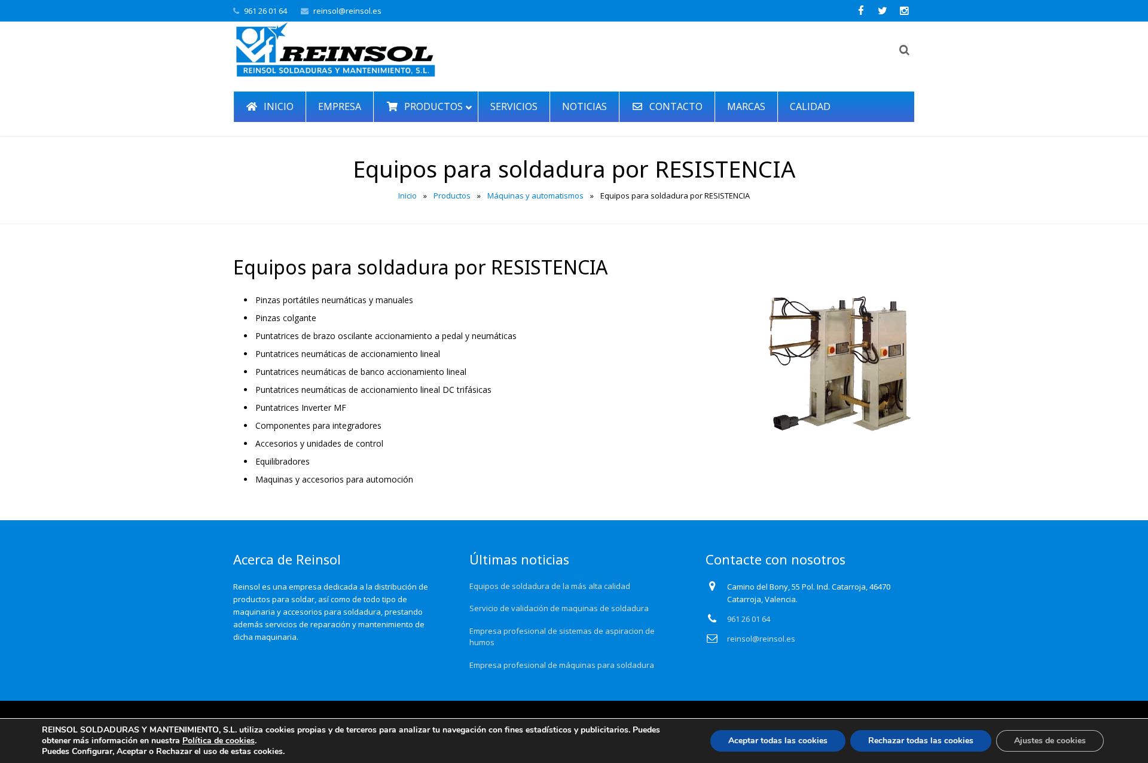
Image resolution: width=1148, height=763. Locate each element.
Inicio (407, 195)
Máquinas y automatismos (535, 195)
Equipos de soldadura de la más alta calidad (549, 586)
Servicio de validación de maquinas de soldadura (559, 608)
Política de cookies (218, 740)
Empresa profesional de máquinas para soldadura (561, 665)
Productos (452, 195)
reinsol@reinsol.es (347, 10)
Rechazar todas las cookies (920, 740)
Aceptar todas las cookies (778, 740)
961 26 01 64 (265, 10)
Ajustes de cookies (1050, 740)
